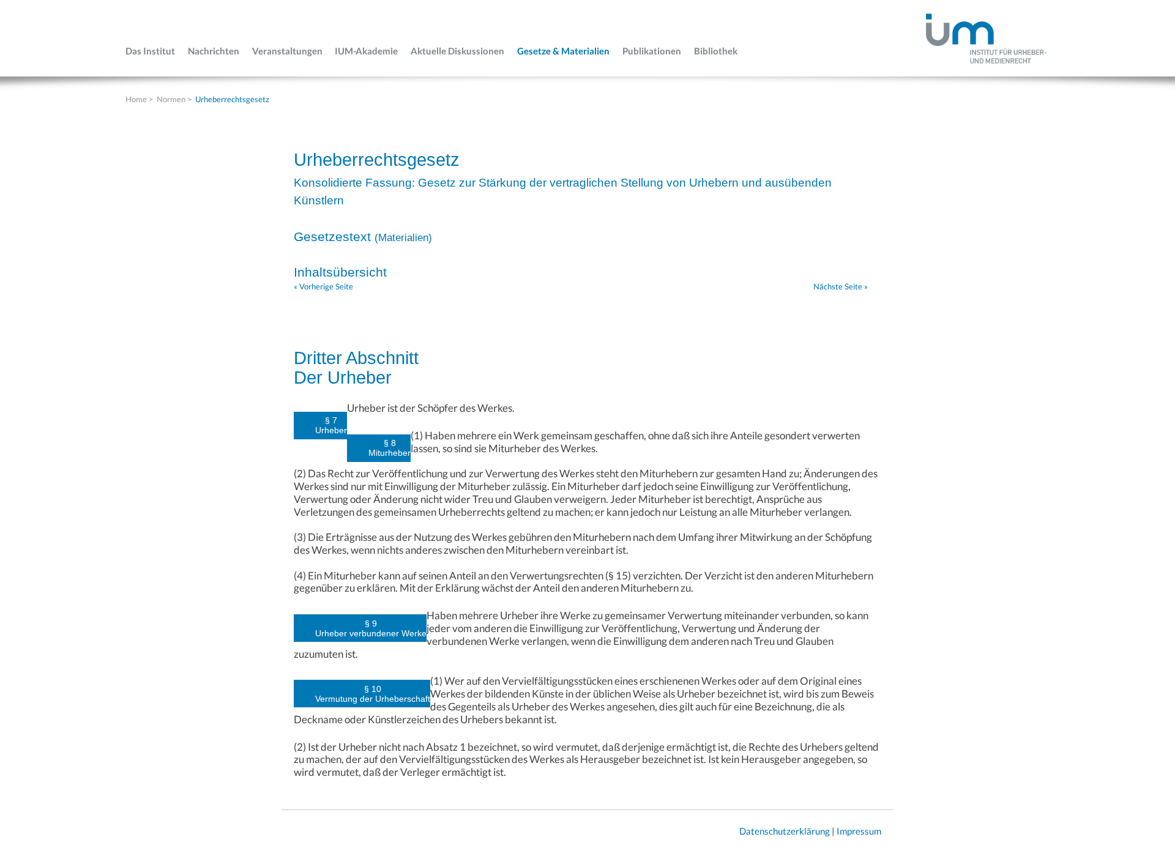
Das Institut (150, 50)
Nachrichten (213, 50)
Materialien (403, 238)
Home (136, 99)
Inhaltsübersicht (340, 272)
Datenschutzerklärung (784, 830)
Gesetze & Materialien (563, 50)
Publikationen (651, 50)
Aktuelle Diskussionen (457, 50)
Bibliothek (715, 50)
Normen (171, 99)
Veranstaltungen (287, 50)
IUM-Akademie (366, 50)
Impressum (859, 830)
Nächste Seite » (840, 286)
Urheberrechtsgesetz (232, 99)
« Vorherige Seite (323, 286)
